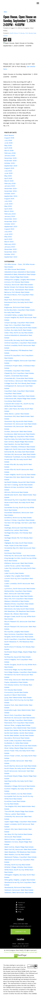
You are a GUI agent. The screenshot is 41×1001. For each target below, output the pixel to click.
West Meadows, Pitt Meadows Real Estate (20, 852)
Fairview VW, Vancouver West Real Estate (19, 454)
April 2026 (8, 148)
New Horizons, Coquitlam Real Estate (18, 634)
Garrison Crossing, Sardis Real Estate (18, 485)
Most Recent (9, 135)
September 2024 (10, 196)
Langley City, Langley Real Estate (16, 576)
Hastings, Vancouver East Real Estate (18, 528)
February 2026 (10, 153)
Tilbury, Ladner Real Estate (14, 814)
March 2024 (9, 211)
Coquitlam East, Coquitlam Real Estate (19, 391)
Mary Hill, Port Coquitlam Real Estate (18, 599)
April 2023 (8, 239)
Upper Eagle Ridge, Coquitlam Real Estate (20, 822)
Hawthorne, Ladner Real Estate (16, 530)
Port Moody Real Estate (13, 690)
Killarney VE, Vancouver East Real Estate (19, 556)
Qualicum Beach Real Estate (15, 695)
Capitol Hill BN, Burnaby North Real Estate (20, 328)
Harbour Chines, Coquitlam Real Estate (19, 520)
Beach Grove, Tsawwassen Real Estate (18, 290)
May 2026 (8, 145)
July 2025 (8, 171)
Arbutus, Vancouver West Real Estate (18, 285)
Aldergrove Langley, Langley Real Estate (19, 279)
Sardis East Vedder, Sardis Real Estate (18, 733)
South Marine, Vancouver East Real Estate (20, 766)
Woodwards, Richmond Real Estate (17, 887)
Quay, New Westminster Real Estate (18, 697)
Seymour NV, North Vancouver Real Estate (20, 746)
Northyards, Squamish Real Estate (17, 657)
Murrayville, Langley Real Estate (16, 632)
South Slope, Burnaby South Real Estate (19, 768)
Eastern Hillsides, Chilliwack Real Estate (19, 447)
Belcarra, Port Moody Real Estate (16, 292)
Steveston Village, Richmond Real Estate (19, 786)
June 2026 (8, 143)
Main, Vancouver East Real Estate (17, 594)
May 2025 (8, 176)
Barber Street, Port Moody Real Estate (18, 287)
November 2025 (10, 161)
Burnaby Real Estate (12, 312)
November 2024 (10, 191)
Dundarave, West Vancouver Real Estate (19, 434)
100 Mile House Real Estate (14, 269)
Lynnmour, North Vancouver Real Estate (19, 588)
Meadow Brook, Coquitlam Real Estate (19, 604)
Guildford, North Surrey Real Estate (18, 518)
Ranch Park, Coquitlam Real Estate (17, 715)
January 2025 (9, 186)
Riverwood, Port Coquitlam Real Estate (19, 723)
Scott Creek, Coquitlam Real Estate (17, 740)
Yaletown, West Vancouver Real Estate (18, 892)
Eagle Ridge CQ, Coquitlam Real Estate (19, 436)
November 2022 (10, 252)
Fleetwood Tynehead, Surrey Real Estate (19, 457)
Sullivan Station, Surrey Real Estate (17, 794)
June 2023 (8, 234)
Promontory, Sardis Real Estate (16, 692)
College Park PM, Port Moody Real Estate (19, 383)
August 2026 (9, 138)
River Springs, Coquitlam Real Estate (18, 720)
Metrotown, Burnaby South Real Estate (19, 609)
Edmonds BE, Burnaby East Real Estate (19, 452)
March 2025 (8, 181)
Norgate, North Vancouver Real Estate (18, 637)
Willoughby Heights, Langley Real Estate (19, 880)
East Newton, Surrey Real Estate (16, 444)
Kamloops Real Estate (12, 553)
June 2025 (8, 173)
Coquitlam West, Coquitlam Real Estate (19, 396)
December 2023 (10, 219)
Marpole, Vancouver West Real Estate (18, 596)
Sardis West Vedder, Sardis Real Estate (19, 735)
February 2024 (10, 214)
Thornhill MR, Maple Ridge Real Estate (18, 811)
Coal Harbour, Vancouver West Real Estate (20, 381)
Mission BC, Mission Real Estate (16, 614)
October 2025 (9, 163)
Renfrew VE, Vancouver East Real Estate (19, 718)
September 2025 (10, 166)
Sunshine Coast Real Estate (14, 801)
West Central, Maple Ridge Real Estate (18, 847)
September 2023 (10, 226)
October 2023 (9, 224)
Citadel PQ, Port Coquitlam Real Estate (19, 373)
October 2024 (9, 193)
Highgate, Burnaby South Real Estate (18, 543)
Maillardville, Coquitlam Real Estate (18, 591)
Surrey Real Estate (11, 804)
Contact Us (20, 932)
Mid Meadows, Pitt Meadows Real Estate (19, 611)
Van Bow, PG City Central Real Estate (18, 834)
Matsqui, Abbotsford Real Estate (16, 601)
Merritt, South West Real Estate (16, 606)
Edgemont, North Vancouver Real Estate (19, 449)
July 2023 (8, 231)
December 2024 (10, 188)
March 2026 (8, 150)
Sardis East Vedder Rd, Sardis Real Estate (20, 730)
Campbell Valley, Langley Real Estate (18, 315)
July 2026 (8, 140)
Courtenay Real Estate (12, 401)
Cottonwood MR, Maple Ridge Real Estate (20, 398)
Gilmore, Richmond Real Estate (16, 492)
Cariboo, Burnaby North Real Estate (17, 330)
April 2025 (8, 178)
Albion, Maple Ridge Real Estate (16, 277)
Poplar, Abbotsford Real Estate (16, 682)
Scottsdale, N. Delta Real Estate (16, 743)
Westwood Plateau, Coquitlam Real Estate (20, 857)
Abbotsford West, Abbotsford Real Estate (19, 274)
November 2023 (10, 221)
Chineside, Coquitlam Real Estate (17, 371)
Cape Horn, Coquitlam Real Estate (17, 325)
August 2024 (9, 199)
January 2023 (9, 247)
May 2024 (8, 206)
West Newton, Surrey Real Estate (16, 854)
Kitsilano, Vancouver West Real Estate (18, 563)
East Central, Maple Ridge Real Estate (18, 442)
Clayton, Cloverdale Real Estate (16, 376)
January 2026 (9, 155)
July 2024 (8, 201)
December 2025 (10, 158)
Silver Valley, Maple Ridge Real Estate (18, 748)
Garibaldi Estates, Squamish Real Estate (19, 482)
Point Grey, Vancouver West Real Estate (19, 680)
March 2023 (8, 242)
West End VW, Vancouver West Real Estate (20, 849)
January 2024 (9, 216)
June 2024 (8, 204)
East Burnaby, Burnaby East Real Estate (19, 439)
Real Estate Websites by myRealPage (25, 952)
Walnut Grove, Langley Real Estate (17, 839)
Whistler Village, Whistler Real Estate (18, 867)
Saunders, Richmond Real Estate (16, 738)
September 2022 (10, 257)
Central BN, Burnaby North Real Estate (19, 340)
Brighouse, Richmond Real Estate (17, 307)
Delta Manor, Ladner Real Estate (16, 414)
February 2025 (10, 183)
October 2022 (9, 254)
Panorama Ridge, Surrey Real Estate (18, 670)
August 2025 (9, 168)
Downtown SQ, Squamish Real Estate (18, 421)
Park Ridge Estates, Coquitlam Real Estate (20, 672)
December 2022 (10, 249)
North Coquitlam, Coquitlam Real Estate (19, 639)
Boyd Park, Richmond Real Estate (17, 300)
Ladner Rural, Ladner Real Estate (17, 566)
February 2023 (10, 244)
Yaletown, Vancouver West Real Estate (18, 890)
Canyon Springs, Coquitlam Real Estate (19, 323)
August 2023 (9, 229)
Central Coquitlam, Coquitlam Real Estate (20, 343)
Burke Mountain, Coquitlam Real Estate (19, 310)
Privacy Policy (8, 952)
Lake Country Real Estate (14, 573)
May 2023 (8, 237)
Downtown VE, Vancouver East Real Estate (20, 424)
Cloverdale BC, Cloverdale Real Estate (18, 378)
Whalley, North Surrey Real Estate (17, 865)
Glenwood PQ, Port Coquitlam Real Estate (20, 500)
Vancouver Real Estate (12, 837)
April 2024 (8, 209)
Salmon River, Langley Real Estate (17, 725)
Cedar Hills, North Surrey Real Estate (18, 333)
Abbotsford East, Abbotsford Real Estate (19, 272)
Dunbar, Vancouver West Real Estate (18, 431)
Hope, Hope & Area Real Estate (16, 545)
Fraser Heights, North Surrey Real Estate (19, 474)
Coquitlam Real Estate (12, 393)
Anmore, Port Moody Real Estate (16, 282)
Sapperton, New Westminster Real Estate (20, 728)
